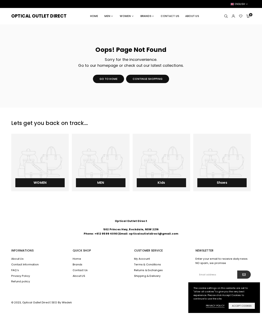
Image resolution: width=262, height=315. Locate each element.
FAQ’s (15, 270)
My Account (142, 259)
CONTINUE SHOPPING (148, 79)
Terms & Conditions (147, 264)
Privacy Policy (20, 276)
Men (107, 16)
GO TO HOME (108, 79)
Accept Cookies (242, 305)
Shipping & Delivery (147, 276)
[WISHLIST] (240, 16)
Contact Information (25, 264)
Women (125, 16)
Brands (145, 16)
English (240, 4)
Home (94, 16)
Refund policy (20, 281)
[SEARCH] (226, 16)
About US (192, 16)
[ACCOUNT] (233, 16)
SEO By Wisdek (62, 302)
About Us (17, 259)
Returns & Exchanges (148, 270)
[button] (248, 16)
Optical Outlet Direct (39, 16)
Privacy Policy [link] (215, 305)
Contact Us (170, 16)
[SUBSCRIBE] (244, 274)
